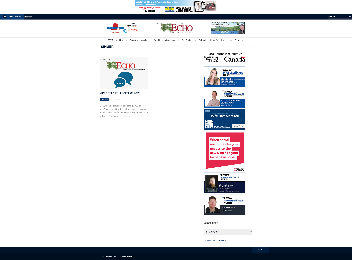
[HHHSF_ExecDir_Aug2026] (224, 119)
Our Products (187, 40)
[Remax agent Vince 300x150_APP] (224, 204)
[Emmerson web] (176, 6)
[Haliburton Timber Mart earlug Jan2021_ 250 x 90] (124, 27)
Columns (104, 99)
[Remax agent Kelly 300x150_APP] (224, 98)
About (229, 40)
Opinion (144, 40)
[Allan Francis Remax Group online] (224, 182)
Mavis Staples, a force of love (120, 93)
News (121, 40)
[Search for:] (337, 16)
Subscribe (203, 40)
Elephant (28, 17)
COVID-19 (112, 40)
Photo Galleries (217, 40)
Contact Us (239, 40)
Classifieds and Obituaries (164, 40)
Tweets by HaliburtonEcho (216, 240)
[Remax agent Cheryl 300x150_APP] (224, 76)
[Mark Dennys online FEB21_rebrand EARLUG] (228, 27)
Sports (133, 40)
